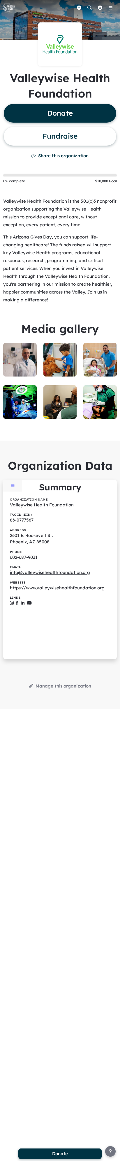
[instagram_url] (12, 603)
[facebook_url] (17, 603)
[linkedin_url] (22, 603)
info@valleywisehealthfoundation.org (50, 572)
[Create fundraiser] (79, 7)
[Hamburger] (110, 7)
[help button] (110, 1151)
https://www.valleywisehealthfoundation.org (57, 588)
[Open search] (89, 7)
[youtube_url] (29, 603)
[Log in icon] (100, 7)
